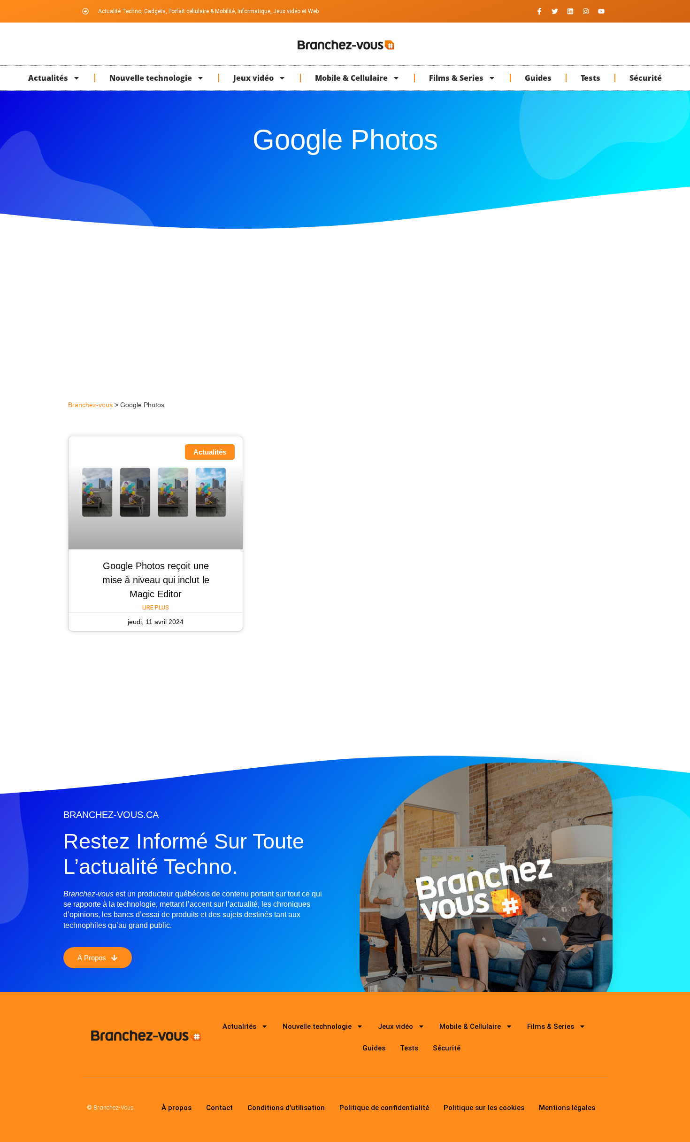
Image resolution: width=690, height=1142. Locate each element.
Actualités (48, 78)
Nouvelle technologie (150, 78)
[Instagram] (585, 11)
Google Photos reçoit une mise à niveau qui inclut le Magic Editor (155, 580)
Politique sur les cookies (484, 1107)
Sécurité (645, 78)
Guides (538, 78)
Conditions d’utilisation (286, 1107)
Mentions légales (567, 1107)
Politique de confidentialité (384, 1107)
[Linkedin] (570, 11)
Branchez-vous (90, 405)
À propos (176, 1107)
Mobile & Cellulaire (351, 78)
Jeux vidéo (253, 78)
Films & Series (456, 78)
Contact (219, 1107)
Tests (590, 78)
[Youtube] (601, 11)
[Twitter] (554, 11)
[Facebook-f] (539, 11)
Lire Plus (155, 607)
